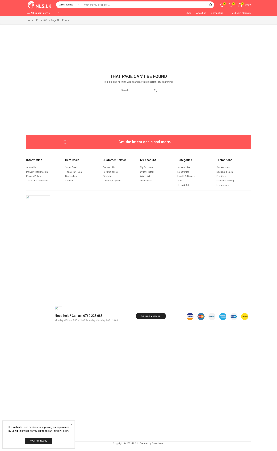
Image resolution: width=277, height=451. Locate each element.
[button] (151, 316)
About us (201, 13)
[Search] (155, 90)
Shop (188, 13)
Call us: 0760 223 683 (78, 316)
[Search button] (210, 4)
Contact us (217, 13)
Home (29, 20)
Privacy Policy (60, 430)
